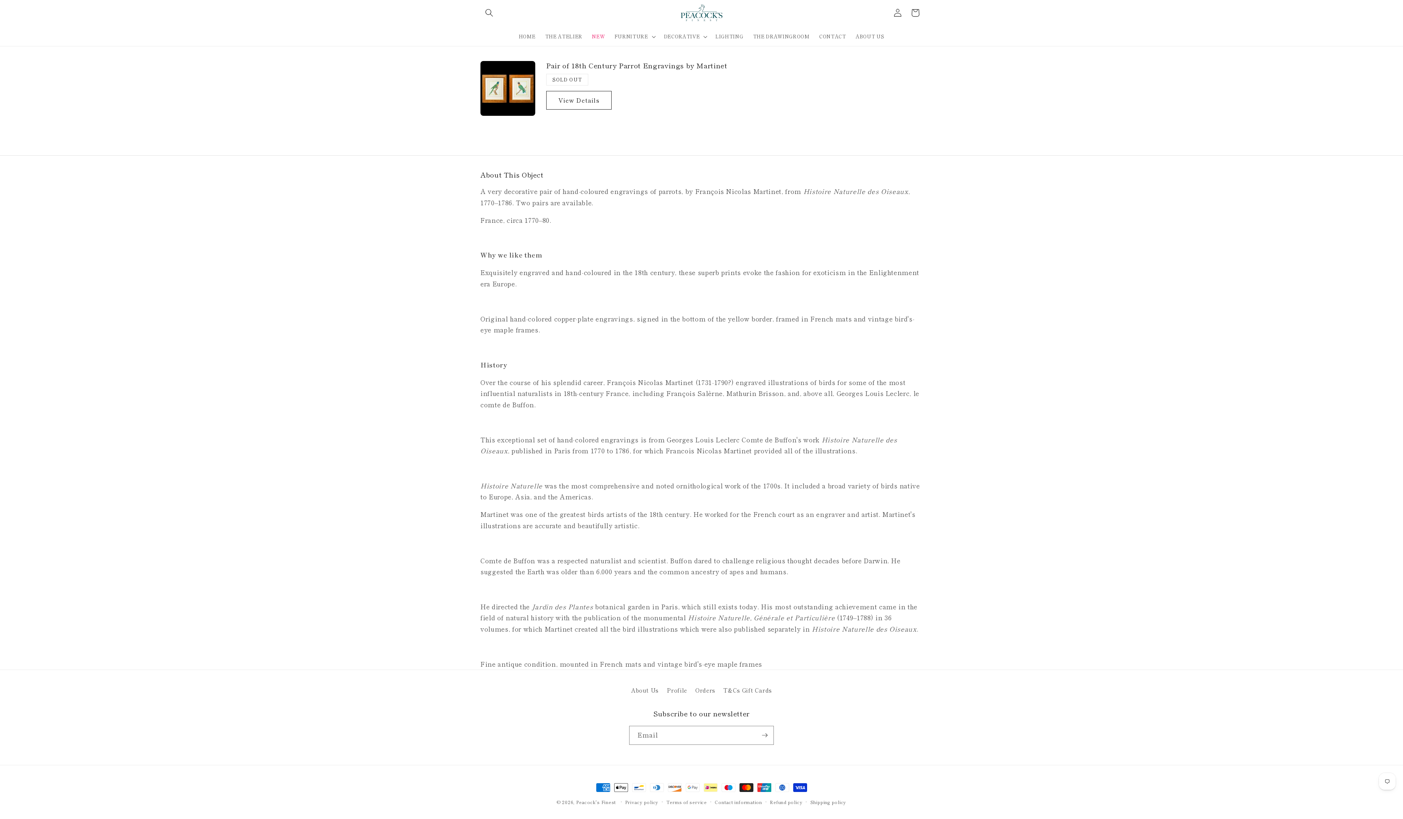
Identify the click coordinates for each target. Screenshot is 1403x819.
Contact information (738, 802)
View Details (579, 100)
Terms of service (686, 802)
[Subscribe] (764, 735)
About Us (645, 690)
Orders (705, 690)
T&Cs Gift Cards (747, 690)
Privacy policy (641, 802)
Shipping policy (828, 802)
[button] (489, 13)
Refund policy (786, 802)
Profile (677, 690)
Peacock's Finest (596, 802)
